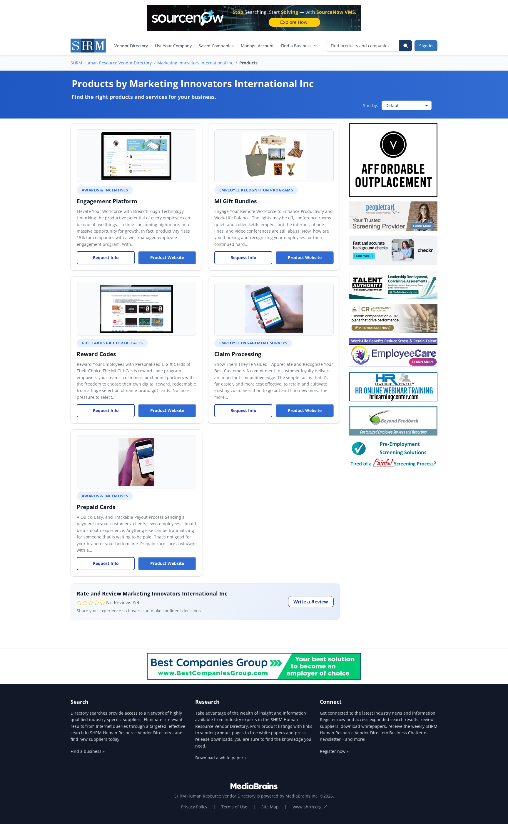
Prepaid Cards (96, 507)
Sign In (426, 46)
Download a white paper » (221, 757)
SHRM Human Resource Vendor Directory (111, 63)
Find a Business (296, 46)
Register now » (334, 751)
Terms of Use (234, 807)
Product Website (167, 257)
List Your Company (173, 46)
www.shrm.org (308, 807)
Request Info (106, 257)
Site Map (270, 807)
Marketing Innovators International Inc (195, 63)
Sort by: (370, 105)
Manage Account (257, 46)
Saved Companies (216, 46)
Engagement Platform (107, 201)
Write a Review (310, 601)
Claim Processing (237, 354)
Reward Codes (96, 354)
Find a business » (88, 751)
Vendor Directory (131, 46)
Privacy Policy (194, 807)
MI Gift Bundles (235, 201)
